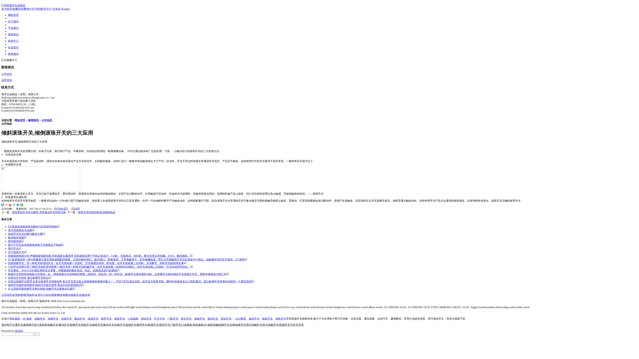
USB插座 (133, 318)
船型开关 (106, 318)
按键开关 (53, 318)
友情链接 (17, 295)
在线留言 (73, 295)
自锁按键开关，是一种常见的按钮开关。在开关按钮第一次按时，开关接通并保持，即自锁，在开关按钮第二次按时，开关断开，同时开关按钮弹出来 (96, 263)
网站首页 (20, 120)
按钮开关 (93, 318)
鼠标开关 (267, 318)
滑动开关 (146, 318)
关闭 (75, 208)
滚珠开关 (280, 318)
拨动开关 (79, 318)
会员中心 (40, 295)
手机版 (39, 8)
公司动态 (47, 120)
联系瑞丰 (29, 295)
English (66, 8)
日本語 (56, 8)
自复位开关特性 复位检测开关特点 (28, 277)
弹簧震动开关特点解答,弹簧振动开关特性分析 (39, 212)
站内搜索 (51, 295)
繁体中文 (29, 8)
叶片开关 (159, 318)
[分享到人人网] (18, 205)
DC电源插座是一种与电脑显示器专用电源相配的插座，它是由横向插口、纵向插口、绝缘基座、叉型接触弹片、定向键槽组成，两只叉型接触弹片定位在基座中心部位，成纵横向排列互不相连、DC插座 (126, 259)
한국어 (47, 8)
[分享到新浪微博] (10, 205)
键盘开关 (119, 318)
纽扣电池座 (14, 241)
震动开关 (226, 318)
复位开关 (186, 318)
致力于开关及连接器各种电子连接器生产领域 (34, 244)
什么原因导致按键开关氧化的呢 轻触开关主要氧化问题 (40, 288)
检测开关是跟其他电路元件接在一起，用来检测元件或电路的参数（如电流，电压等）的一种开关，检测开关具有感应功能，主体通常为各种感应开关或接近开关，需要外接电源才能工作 (117, 274)
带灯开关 (13, 248)
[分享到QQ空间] (6, 205)
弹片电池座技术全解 (20, 230)
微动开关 (213, 318)
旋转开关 (254, 318)
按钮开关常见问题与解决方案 (25, 234)
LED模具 (240, 318)
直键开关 (199, 318)
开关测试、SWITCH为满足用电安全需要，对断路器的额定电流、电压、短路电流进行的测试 (62, 270)
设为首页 (6, 8)
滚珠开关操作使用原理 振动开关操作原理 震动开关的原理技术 (44, 285)
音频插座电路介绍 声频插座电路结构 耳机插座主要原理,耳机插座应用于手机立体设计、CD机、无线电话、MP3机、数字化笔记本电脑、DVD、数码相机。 (99, 255)
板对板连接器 (16, 237)
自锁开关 (66, 318)
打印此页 (61, 208)
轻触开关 (39, 318)
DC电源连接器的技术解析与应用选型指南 (32, 226)
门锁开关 (173, 318)
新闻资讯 (33, 120)
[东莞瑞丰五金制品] (13, 5)
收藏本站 (17, 8)
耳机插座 (14, 318)
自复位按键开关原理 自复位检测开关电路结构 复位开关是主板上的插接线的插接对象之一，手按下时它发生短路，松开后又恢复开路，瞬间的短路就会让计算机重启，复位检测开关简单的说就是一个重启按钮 (130, 281)
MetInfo (19, 330)
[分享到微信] (21, 205)
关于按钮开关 (16, 252)
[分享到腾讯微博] (14, 205)
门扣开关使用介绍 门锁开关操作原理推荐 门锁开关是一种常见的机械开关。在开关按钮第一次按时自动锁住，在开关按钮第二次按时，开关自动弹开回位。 (99, 266)
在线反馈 (84, 295)
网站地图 (62, 295)
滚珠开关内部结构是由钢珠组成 (96, 212)
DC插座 (27, 318)
